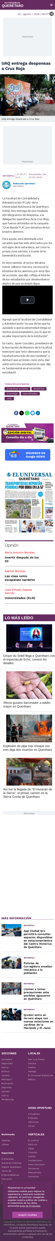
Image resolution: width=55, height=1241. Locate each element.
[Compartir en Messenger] (32, 413)
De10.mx (32, 1144)
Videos (5, 1144)
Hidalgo (32, 1071)
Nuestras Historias (12, 1163)
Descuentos (34, 1172)
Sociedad (7, 1059)
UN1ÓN (32, 1156)
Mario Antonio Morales (20, 552)
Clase (31, 1148)
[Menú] (51, 4)
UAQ (9, 398)
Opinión (11, 545)
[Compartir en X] (21, 413)
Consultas (33, 1176)
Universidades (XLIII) (20, 598)
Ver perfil (18, 186)
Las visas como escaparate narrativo (20, 578)
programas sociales (17, 388)
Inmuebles (34, 1114)
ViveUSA (32, 1152)
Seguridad (7, 1063)
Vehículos (33, 1122)
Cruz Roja (12, 393)
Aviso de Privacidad (30, 1206)
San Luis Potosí (36, 1059)
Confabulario (35, 1160)
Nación (5, 1067)
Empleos (33, 1118)
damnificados (30, 393)
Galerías (6, 1140)
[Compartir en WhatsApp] (27, 413)
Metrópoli (9, 176)
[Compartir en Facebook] (16, 413)
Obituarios (33, 1168)
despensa (39, 388)
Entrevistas (8, 1159)
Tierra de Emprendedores (10, 1173)
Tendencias (8, 1099)
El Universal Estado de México (40, 1077)
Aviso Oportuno (36, 1164)
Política (6, 1071)
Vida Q (5, 1095)
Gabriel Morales (15, 571)
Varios (31, 1126)
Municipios (7, 1083)
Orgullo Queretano (11, 1167)
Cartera (6, 1075)
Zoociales (7, 1179)
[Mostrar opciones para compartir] (52, 14)
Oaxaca (32, 1063)
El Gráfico (33, 1140)
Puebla (32, 1067)
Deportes (7, 1087)
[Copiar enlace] (38, 413)
